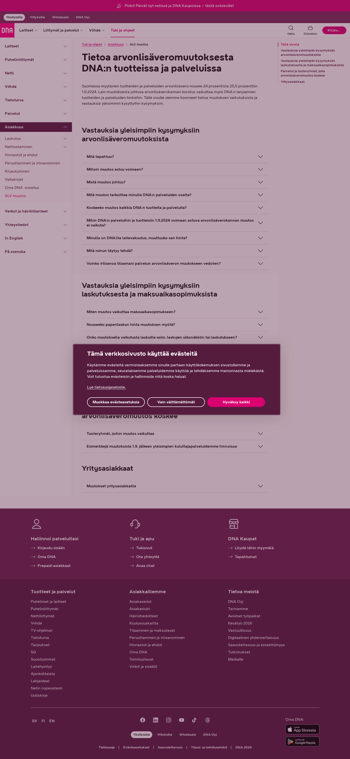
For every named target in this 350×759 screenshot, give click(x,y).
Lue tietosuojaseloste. (106, 387)
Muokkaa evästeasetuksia (116, 402)
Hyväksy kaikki (236, 402)
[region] (177, 379)
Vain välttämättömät (176, 402)
